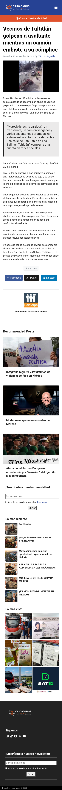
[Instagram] (7, 736)
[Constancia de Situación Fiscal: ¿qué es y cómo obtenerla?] (46, 680)
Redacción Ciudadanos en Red (31, 311)
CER (40, 56)
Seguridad (51, 56)
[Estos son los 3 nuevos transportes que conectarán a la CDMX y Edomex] (18, 626)
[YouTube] (24, 736)
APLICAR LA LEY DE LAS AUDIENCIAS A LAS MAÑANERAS (37, 566)
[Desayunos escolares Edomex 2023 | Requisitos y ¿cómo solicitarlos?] (18, 653)
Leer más (42, 502)
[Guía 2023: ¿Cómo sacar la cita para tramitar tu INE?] (46, 626)
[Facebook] (15, 736)
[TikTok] (11, 736)
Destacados (31, 268)
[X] (20, 736)
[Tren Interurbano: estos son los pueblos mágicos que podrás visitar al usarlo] (18, 680)
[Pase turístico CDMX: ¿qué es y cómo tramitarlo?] (46, 653)
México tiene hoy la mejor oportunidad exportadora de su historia (35, 554)
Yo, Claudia (25, 524)
